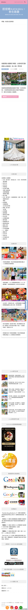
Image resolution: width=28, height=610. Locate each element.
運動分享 (5, 232)
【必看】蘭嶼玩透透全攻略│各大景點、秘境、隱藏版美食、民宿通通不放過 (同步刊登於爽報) (14, 537)
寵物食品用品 (6, 223)
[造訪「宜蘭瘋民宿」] (8, 575)
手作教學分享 (6, 237)
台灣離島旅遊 (6, 218)
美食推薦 (5, 211)
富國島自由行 (6, 199)
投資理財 (5, 202)
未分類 (4, 209)
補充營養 (5, 181)
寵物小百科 (5, 225)
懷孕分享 (5, 183)
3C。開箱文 (5, 230)
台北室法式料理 (6, 205)
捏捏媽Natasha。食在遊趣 (14, 10)
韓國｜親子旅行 (6, 207)
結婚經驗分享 (6, 221)
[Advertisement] (14, 45)
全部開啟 (4, 178)
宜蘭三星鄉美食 (6, 190)
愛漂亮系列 (5, 226)
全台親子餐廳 (6, 188)
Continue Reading (12, 96)
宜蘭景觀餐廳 (6, 192)
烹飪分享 (5, 235)
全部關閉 (8, 178)
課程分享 (5, 239)
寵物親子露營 (6, 193)
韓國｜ (4, 200)
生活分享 (5, 233)
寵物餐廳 (5, 213)
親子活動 (5, 195)
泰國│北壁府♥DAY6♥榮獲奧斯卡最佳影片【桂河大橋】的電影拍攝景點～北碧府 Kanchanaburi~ (14, 527)
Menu (4, 2)
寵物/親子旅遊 (5, 69)
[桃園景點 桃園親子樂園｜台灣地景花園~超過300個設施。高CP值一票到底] (14, 78)
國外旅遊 (5, 219)
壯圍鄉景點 (5, 204)
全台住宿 (5, 216)
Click (26, 305)
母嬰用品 (5, 186)
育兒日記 (5, 185)
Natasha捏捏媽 (13, 69)
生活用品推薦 (6, 228)
